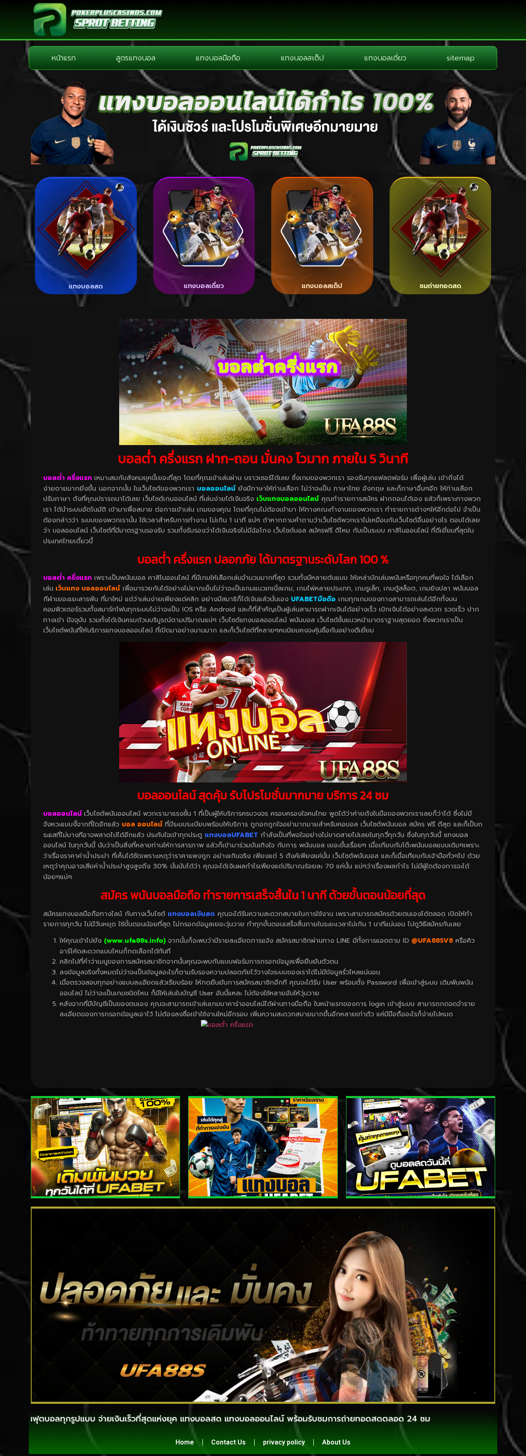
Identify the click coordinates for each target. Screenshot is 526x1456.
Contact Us (228, 1442)
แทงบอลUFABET (231, 835)
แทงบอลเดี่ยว (385, 58)
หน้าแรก (63, 58)
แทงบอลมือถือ (218, 58)
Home (184, 1442)
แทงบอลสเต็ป (302, 58)
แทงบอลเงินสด (191, 914)
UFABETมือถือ (313, 599)
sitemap (461, 58)
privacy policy (284, 1442)
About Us (336, 1442)
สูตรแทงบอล (135, 58)
